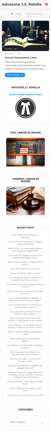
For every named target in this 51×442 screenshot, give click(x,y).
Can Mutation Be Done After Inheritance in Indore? (25, 346)
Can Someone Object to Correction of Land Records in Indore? (25, 305)
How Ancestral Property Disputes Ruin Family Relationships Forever (25, 256)
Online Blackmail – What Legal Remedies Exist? (25, 382)
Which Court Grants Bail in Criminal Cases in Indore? (25, 292)
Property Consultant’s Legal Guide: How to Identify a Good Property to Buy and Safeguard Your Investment (25, 374)
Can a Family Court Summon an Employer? (25, 236)
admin (10, 54)
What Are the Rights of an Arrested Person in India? (25, 360)
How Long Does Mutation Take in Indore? (25, 339)
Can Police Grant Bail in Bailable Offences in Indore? (25, 285)
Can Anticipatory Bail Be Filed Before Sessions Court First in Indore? (25, 278)
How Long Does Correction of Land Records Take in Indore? (25, 312)
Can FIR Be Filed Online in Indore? (25, 269)
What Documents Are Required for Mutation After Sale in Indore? (25, 353)
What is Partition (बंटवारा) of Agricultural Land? (25, 332)
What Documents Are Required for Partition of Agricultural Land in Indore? (25, 319)
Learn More (13, 74)
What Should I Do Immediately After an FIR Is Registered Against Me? (25, 249)
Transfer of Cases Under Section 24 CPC (25, 395)
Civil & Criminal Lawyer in (22, 94)
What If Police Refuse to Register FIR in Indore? (25, 263)
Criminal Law (11, 49)
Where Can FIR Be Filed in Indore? (25, 273)
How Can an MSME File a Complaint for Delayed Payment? (25, 366)
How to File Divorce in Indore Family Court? (25, 389)
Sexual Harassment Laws (21, 57)
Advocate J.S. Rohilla (22, 4)
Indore (38, 94)
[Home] (12, 14)
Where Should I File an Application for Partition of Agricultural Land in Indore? (25, 326)
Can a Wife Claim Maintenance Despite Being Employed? (25, 242)
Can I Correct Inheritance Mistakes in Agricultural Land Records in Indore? (25, 299)
